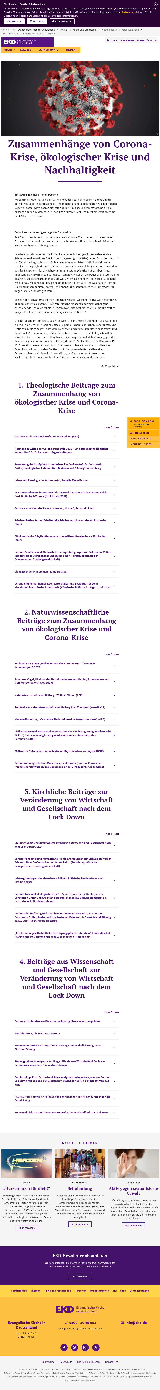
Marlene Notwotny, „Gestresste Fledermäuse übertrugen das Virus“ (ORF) (60, 719)
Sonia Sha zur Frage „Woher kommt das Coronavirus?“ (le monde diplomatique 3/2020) (55, 665)
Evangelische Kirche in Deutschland (36, 29)
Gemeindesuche (139, 1290)
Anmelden (81, 1276)
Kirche (8, 49)
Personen (80, 1290)
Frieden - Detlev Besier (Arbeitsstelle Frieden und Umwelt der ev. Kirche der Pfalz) (60, 522)
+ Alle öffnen (111, 427)
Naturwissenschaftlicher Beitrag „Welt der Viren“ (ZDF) (48, 695)
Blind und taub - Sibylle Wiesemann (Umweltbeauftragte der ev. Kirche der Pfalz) (60, 538)
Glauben (25, 49)
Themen (64, 29)
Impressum (48, 1361)
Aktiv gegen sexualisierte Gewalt (133, 1191)
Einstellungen (63, 21)
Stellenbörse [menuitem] (127, 40)
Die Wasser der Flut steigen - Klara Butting (41, 571)
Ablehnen (38, 21)
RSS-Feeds (119, 1290)
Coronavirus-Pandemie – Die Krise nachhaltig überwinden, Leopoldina (57, 1021)
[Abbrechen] (156, 4)
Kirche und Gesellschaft (85, 29)
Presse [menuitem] (140, 40)
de (113, 40)
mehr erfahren (26, 1228)
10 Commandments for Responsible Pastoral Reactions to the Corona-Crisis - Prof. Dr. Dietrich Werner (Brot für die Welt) (62, 494)
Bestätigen (15, 21)
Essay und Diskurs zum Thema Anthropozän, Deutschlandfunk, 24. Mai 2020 (61, 1112)
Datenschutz (129, 12)
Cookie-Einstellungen (88, 1361)
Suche (153, 40)
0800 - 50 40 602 (144, 421)
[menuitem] (108, 40)
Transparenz (111, 1361)
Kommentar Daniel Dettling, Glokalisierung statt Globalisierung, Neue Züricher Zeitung (58, 1047)
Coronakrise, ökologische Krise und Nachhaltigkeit (28, 33)
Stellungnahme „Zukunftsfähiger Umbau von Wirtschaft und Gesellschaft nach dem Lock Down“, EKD (63, 844)
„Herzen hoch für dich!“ (26, 1188)
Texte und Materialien (57, 1290)
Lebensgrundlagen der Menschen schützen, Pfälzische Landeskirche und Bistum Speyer (59, 880)
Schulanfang (80, 1188)
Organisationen (99, 1290)
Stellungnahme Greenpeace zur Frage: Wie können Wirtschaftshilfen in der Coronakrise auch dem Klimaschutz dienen (60, 1063)
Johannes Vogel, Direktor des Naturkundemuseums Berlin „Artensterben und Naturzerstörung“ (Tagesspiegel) (62, 681)
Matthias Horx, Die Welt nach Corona (37, 1033)
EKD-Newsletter (141, 438)
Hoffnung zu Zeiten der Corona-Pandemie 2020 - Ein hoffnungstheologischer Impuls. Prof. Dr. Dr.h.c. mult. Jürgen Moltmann (61, 450)
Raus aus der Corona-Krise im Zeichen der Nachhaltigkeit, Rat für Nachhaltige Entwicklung (62, 1098)
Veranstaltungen (130, 29)
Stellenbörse (19, 1290)
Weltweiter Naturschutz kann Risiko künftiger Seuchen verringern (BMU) (59, 751)
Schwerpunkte (48, 49)
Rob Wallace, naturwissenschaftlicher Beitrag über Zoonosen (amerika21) (60, 707)
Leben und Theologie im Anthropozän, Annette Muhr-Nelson (51, 480)
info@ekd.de (141, 432)
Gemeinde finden (141, 444)
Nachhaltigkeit (110, 29)
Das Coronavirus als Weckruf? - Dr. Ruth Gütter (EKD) (47, 436)
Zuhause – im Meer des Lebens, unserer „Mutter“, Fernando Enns (54, 508)
